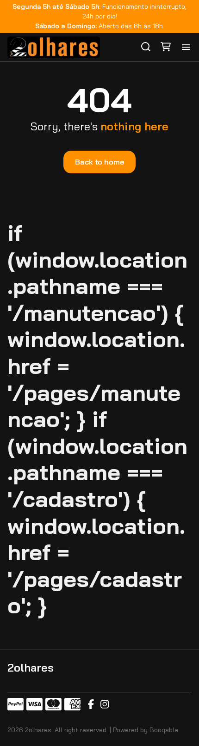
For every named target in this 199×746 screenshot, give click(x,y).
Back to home (99, 161)
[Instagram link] (104, 704)
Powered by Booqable (145, 730)
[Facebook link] (91, 704)
